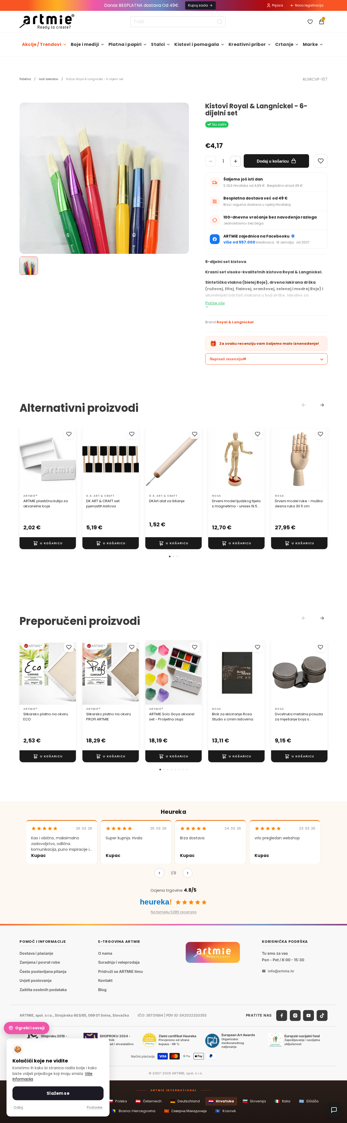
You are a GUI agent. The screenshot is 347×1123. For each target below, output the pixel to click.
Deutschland (185, 1101)
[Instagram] (295, 1015)
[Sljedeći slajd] (70, 460)
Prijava (277, 5)
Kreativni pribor (247, 44)
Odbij (18, 1107)
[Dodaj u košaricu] (48, 543)
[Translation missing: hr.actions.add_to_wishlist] (69, 434)
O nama (105, 953)
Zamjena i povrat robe (40, 962)
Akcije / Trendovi (41, 44)
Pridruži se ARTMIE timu (120, 971)
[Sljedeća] (187, 873)
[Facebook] (281, 1015)
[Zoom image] (104, 230)
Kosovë (225, 1111)
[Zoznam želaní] (310, 21)
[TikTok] (322, 1015)
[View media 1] (29, 266)
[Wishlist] (320, 161)
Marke (310, 44)
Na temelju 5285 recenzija (174, 912)
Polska (117, 1101)
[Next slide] (322, 405)
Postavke (94, 1107)
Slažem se (58, 1093)
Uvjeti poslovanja (36, 980)
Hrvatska (221, 1101)
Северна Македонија (185, 1111)
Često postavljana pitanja (43, 971)
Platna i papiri (125, 44)
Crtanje (284, 44)
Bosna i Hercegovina (133, 1111)
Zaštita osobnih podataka (43, 989)
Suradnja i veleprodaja (119, 962)
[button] (170, 556)
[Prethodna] (159, 873)
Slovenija (254, 1101)
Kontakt (105, 980)
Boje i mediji (85, 44)
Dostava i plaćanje (36, 953)
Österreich (149, 1101)
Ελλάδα (309, 1101)
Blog (102, 989)
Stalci (158, 44)
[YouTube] (308, 1015)
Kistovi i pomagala (196, 44)
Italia (282, 1101)
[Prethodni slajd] (25, 460)
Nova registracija (309, 5)
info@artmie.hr (281, 971)
